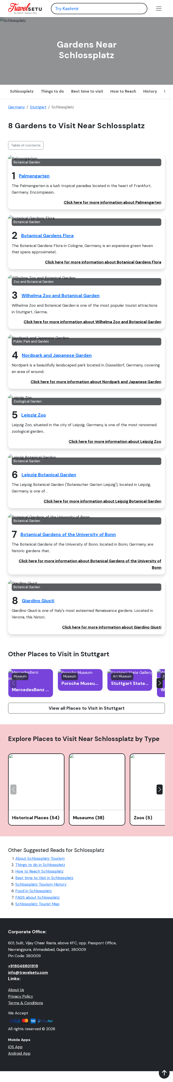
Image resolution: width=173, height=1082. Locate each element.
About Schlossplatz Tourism (40, 858)
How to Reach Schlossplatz (39, 871)
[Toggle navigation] (159, 8)
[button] (160, 683)
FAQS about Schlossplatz (37, 897)
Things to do (52, 91)
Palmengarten (34, 176)
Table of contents (26, 145)
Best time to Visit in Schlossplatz (44, 877)
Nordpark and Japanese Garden (57, 355)
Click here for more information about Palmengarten (112, 202)
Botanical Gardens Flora (47, 235)
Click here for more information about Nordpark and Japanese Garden (96, 381)
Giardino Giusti (38, 601)
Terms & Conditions (25, 1002)
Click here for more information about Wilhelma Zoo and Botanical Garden (92, 321)
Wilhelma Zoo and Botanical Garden (60, 295)
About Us (16, 989)
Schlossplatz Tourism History (40, 884)
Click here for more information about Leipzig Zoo (115, 441)
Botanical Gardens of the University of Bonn (68, 534)
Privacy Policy (20, 996)
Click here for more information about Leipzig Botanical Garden (102, 501)
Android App (19, 1053)
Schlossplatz (22, 91)
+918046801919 (23, 965)
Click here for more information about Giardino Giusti (111, 627)
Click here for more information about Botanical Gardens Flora (103, 262)
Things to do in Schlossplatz (40, 864)
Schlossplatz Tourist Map (37, 903)
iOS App (15, 1046)
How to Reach (123, 91)
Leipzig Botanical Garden (49, 475)
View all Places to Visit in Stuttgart (87, 708)
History (150, 91)
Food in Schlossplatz (33, 890)
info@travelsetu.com (28, 972)
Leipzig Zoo (33, 415)
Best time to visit (87, 91)
